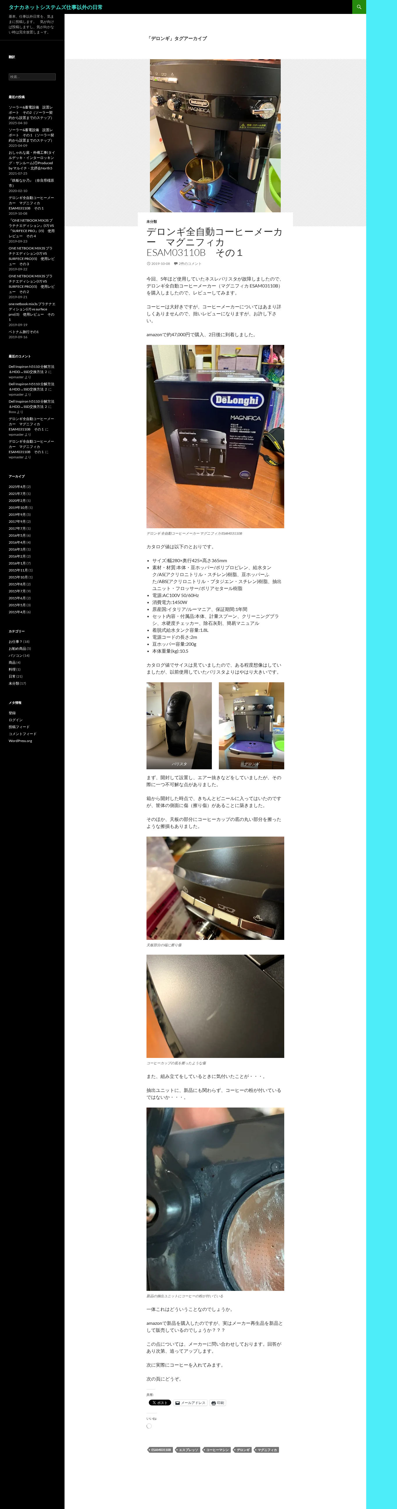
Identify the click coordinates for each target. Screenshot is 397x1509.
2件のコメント (190, 263)
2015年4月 (17, 612)
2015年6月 (17, 598)
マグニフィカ (267, 1450)
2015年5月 (17, 605)
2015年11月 (18, 570)
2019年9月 (17, 514)
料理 (12, 669)
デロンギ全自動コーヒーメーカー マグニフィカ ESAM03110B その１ (214, 241)
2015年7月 (17, 591)
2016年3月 (17, 549)
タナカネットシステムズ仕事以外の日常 (56, 7)
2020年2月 (17, 500)
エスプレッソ (188, 1450)
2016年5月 (17, 535)
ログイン (16, 720)
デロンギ (243, 1450)
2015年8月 (17, 584)
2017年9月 (17, 521)
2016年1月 (17, 563)
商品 (12, 662)
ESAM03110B (161, 1450)
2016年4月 (17, 542)
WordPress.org (20, 741)
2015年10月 (18, 577)
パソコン (16, 655)
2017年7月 (17, 528)
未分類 (151, 221)
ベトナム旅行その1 (24, 332)
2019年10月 (18, 507)
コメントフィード (23, 734)
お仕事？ (16, 641)
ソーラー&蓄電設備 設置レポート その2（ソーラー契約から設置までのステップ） (31, 112)
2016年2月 (17, 556)
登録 (12, 713)
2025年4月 (17, 486)
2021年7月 (17, 493)
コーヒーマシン (217, 1450)
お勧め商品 (17, 648)
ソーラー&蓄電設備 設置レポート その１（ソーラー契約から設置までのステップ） (31, 135)
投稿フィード (19, 727)
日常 (12, 676)
